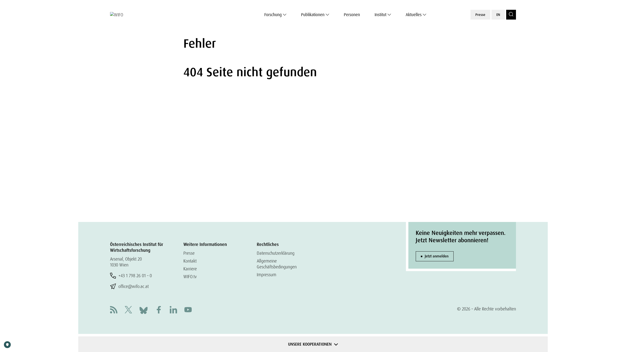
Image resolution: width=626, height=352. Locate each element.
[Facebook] (158, 310)
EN (498, 14)
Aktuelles (414, 14)
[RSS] (113, 310)
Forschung (273, 14)
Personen (352, 14)
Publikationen (312, 14)
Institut (380, 14)
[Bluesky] (143, 310)
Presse (480, 14)
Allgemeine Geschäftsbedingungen (277, 264)
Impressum (266, 274)
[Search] (511, 15)
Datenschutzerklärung (275, 253)
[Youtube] (188, 310)
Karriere (190, 269)
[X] (128, 310)
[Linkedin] (173, 310)
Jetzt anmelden (436, 256)
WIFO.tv (190, 276)
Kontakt (190, 261)
